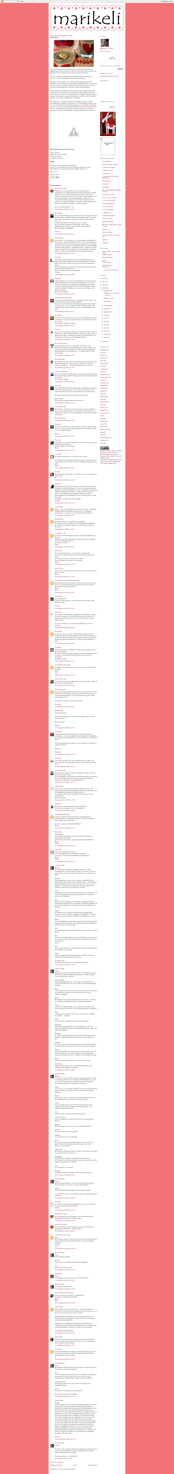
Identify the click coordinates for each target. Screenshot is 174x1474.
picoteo (102, 424)
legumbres (103, 410)
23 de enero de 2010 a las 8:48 (63, 1458)
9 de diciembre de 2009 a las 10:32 (65, 355)
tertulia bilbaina (104, 437)
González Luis (59, 770)
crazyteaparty (106, 173)
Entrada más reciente (56, 1465)
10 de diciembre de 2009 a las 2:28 (65, 706)
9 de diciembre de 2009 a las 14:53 (65, 515)
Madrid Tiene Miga (107, 221)
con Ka (57, 1349)
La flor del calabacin (108, 209)
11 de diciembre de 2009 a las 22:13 (65, 1210)
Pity (56, 329)
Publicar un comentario (56, 1462)
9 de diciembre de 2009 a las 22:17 (65, 661)
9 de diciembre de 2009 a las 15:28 (65, 576)
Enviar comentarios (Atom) (67, 1469)
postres (58, 174)
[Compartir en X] (55, 177)
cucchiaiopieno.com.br (61, 665)
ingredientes (103, 402)
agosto (106, 315)
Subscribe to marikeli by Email (109, 76)
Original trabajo (106, 254)
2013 (104, 278)
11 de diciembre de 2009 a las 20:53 (65, 964)
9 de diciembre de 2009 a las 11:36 (65, 403)
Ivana (56, 1202)
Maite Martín (58, 359)
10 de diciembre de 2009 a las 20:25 (65, 810)
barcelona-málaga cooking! (110, 164)
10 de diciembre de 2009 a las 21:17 (65, 828)
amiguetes (103, 350)
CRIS (56, 804)
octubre (106, 308)
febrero (106, 334)
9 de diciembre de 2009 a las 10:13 (65, 325)
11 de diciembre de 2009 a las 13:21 (65, 861)
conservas (103, 369)
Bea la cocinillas (59, 343)
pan (101, 415)
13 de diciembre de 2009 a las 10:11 (65, 1289)
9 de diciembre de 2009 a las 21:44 (65, 643)
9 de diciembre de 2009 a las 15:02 (65, 529)
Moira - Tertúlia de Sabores (62, 1292)
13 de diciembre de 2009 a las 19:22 (65, 1303)
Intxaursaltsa (54, 37)
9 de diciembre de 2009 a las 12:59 (65, 503)
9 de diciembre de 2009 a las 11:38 (65, 420)
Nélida (56, 612)
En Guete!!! (105, 184)
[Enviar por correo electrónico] (51, 177)
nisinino (104, 260)
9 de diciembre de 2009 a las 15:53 (65, 592)
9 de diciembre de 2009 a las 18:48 (65, 627)
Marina (57, 832)
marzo (106, 331)
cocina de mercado (107, 170)
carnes (102, 361)
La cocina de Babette (108, 203)
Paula (56, 385)
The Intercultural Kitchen (62, 298)
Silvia (56, 424)
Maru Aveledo (59, 689)
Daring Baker (104, 374)
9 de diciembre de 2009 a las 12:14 (65, 468)
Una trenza (105, 267)
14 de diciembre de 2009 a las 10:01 (65, 1333)
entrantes (102, 388)
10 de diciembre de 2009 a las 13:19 (65, 754)
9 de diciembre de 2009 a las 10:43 (65, 367)
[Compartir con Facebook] (57, 177)
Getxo (102, 394)
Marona (57, 631)
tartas (101, 435)
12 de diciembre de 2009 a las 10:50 (65, 1248)
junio (105, 321)
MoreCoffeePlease (107, 257)
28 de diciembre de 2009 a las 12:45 (65, 1439)
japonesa (102, 407)
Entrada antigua (92, 1465)
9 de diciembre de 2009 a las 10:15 (65, 339)
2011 (104, 282)
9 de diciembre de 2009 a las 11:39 (65, 436)
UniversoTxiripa (107, 265)
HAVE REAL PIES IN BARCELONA (66, 580)
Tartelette (105, 240)
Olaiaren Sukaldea (107, 232)
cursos (102, 371)
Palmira (57, 550)
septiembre (107, 312)
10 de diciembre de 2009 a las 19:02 (65, 800)
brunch (102, 358)
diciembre (107, 290)
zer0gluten (58, 786)
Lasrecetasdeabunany (61, 814)
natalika (57, 731)
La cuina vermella (60, 371)
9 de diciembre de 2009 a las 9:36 (64, 209)
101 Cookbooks (106, 161)
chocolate (103, 363)
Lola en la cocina (107, 218)
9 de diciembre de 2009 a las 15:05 (65, 547)
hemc (101, 399)
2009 (104, 288)
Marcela (57, 213)
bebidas (102, 355)
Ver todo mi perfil (105, 51)
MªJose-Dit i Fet (59, 188)
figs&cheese (105, 187)
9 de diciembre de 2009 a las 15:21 (65, 564)
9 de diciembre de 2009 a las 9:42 (64, 234)
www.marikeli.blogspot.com (108, 463)
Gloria (56, 758)
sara (56, 471)
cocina (102, 366)
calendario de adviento (89, 105)
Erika (56, 484)
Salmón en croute (109, 298)
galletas (102, 391)
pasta (101, 418)
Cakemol (57, 1337)
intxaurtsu (57, 507)
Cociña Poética (59, 406)
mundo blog (103, 413)
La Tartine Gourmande (108, 215)
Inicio (75, 1465)
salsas (101, 432)
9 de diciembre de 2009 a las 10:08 (65, 274)
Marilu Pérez (111, 450)
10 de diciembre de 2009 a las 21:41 (65, 845)
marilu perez (58, 865)
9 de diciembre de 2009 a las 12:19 (65, 480)
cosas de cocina (59, 679)
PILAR (57, 315)
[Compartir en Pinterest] (59, 177)
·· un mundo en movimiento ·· (111, 270)
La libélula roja (106, 212)
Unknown (57, 238)
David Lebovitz (106, 181)
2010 (104, 285)
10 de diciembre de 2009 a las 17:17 (65, 782)
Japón (101, 405)
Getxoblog (103, 396)
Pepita (56, 278)
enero (106, 337)
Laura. (56, 454)
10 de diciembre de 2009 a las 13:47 (65, 766)
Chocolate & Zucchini (108, 167)
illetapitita (57, 519)
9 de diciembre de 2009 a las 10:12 (65, 311)
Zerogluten (105, 243)
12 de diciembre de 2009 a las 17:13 (65, 1270)
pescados (102, 421)
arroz (101, 352)
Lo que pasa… (59, 533)
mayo (106, 324)
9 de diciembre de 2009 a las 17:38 (65, 608)
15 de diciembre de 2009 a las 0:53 (65, 1345)
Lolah (56, 647)
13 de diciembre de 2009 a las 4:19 (65, 1280)
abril (105, 328)
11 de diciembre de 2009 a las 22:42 (65, 1220)
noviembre (107, 305)
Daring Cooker (104, 377)
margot (57, 849)
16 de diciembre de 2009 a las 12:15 (65, 1359)
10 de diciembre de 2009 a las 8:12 (65, 728)
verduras (102, 440)
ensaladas (102, 385)
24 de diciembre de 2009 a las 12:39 (65, 1396)
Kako (56, 257)
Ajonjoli (57, 596)
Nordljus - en (106, 229)
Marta (56, 440)
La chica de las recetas (108, 200)
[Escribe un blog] (53, 177)
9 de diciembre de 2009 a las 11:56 (65, 450)
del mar (102, 380)
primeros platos (104, 429)
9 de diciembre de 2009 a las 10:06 (65, 253)
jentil (79, 69)
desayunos (103, 383)
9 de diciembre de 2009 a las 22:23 (65, 675)
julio (105, 318)
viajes (101, 443)
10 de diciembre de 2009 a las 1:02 (65, 685)
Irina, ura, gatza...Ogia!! (109, 197)
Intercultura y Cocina (108, 194)
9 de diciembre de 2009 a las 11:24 (65, 381)
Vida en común (106, 262)
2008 (104, 341)
